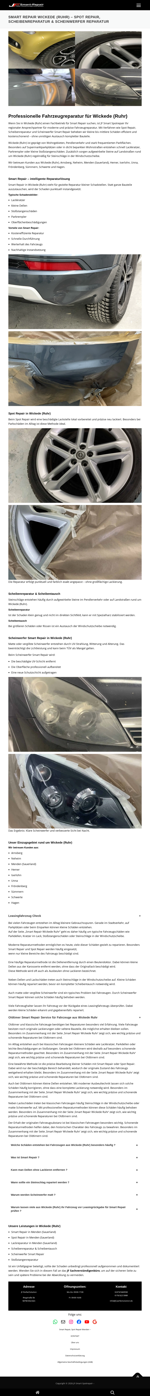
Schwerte (17, 897)
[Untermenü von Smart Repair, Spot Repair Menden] (90, 1329)
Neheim (16, 858)
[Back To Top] (137, 1376)
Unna (14, 880)
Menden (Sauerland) (23, 864)
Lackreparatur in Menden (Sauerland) (34, 1243)
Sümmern (17, 891)
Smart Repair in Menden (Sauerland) (33, 1232)
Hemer (15, 869)
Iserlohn (16, 875)
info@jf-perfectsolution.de (121, 1300)
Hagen (15, 902)
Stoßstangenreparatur (24, 1259)
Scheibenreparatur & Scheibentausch (34, 1248)
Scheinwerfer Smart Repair (27, 1254)
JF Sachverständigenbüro (83, 1270)
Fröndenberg (19, 886)
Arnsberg (16, 853)
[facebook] (37, 1392)
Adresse (29, 1286)
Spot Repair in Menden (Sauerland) (32, 1237)
